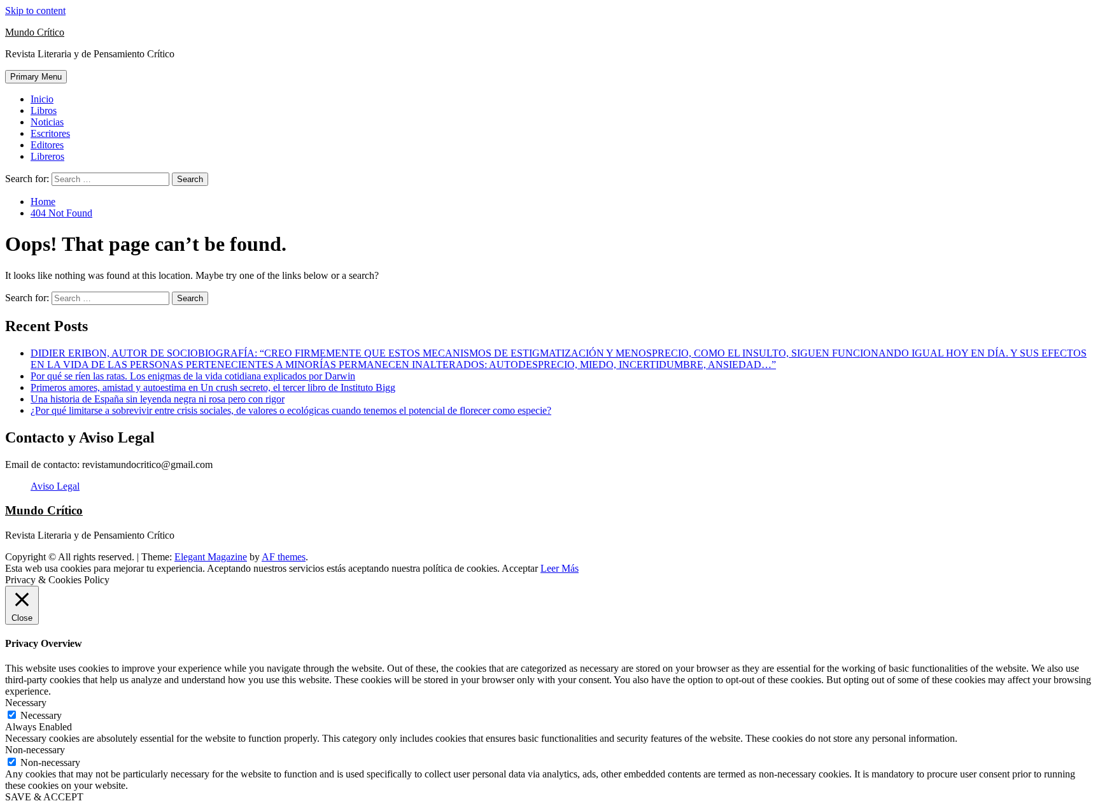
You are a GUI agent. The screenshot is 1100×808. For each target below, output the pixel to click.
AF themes (284, 556)
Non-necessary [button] (35, 749)
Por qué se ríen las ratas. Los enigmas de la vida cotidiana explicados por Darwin (193, 376)
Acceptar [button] (520, 568)
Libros (44, 110)
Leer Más (559, 568)
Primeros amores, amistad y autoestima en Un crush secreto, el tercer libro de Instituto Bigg (213, 387)
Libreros (47, 156)
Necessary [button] (25, 702)
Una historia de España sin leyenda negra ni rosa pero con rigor (158, 398)
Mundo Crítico (34, 32)
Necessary (41, 715)
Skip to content (35, 10)
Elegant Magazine (210, 556)
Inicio (42, 99)
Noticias (47, 122)
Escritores (50, 133)
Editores (47, 144)
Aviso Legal (55, 486)
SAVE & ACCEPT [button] (44, 796)
